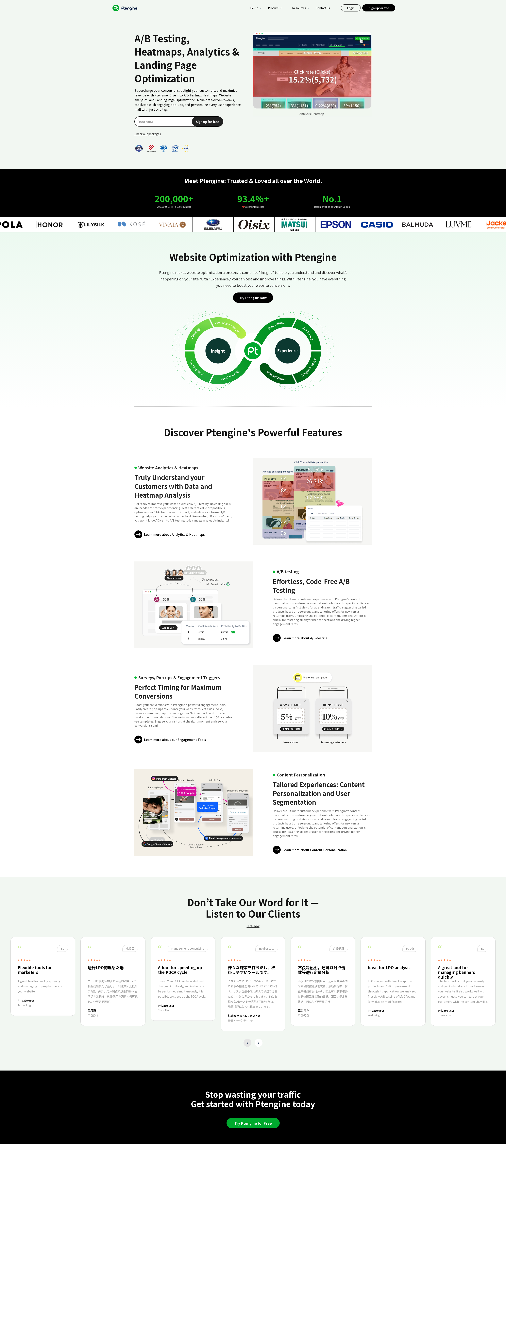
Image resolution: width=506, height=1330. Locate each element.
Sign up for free (379, 8)
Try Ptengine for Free (253, 1123)
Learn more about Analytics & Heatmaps (174, 534)
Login (351, 8)
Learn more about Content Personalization (314, 849)
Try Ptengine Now (253, 297)
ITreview (253, 925)
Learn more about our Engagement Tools (175, 739)
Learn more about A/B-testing (305, 638)
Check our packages (147, 134)
